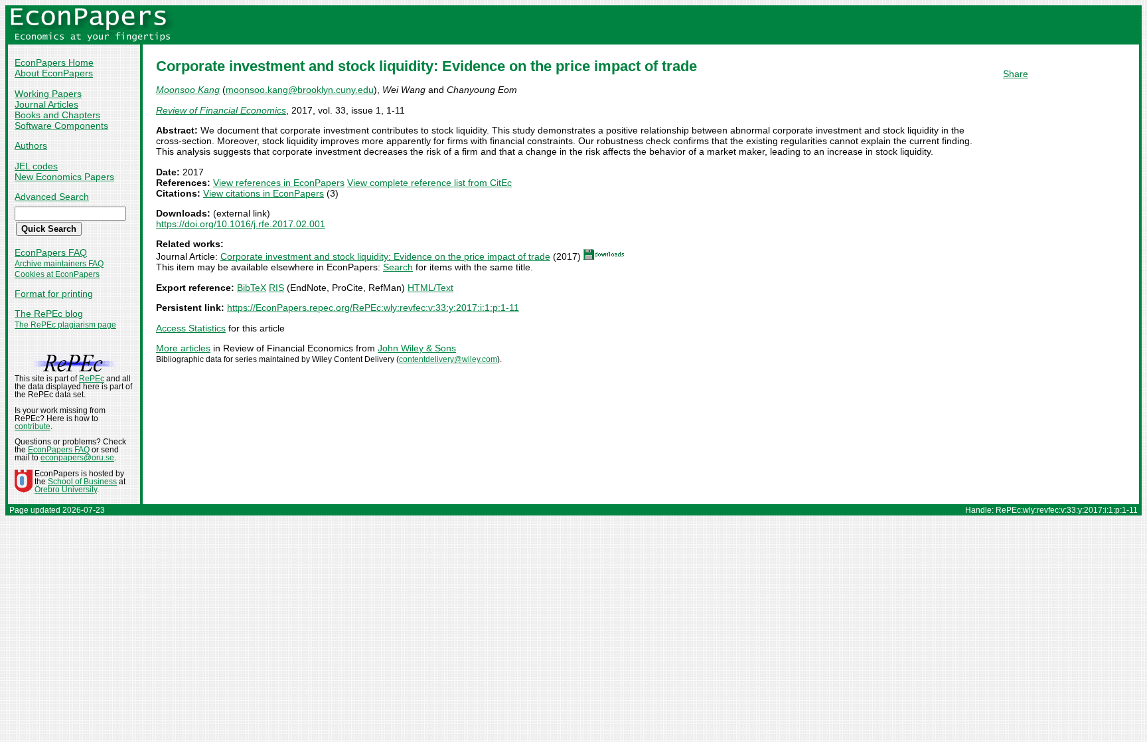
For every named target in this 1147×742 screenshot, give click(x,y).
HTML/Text (430, 287)
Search (398, 267)
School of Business (82, 482)
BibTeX (251, 287)
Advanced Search (52, 196)
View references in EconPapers (278, 182)
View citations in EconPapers (263, 193)
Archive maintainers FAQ (59, 264)
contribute (32, 426)
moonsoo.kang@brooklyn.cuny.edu (300, 89)
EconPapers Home (54, 62)
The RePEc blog (49, 313)
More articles (183, 348)
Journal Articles (46, 104)
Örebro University (66, 490)
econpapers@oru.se (77, 458)
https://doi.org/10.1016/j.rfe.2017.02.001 (240, 224)
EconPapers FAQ (51, 252)
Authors (31, 145)
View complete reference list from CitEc (429, 182)
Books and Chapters (57, 115)
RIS (276, 287)
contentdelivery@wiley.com (448, 359)
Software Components (61, 125)
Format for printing (54, 293)
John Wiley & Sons (417, 348)
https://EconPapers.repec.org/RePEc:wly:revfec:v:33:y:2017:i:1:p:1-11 (373, 307)
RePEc (91, 379)
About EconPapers (54, 73)
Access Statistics (191, 328)
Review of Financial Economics (221, 110)
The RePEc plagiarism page (65, 325)
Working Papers (48, 93)
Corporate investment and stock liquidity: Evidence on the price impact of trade (385, 256)
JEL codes (36, 166)
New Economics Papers (64, 176)
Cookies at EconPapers (57, 274)
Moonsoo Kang (188, 89)
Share (1015, 73)
